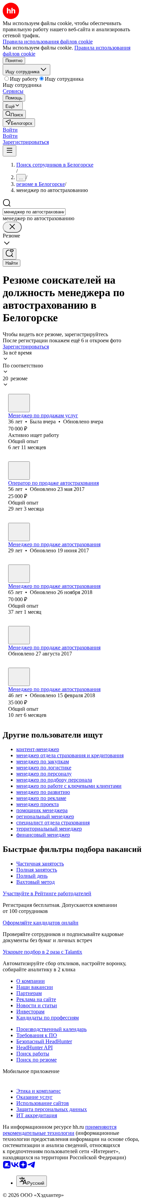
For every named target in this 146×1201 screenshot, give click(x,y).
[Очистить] (12, 227)
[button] (10, 130)
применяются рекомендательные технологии (59, 1130)
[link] (14, 114)
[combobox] (34, 211)
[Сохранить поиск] (9, 254)
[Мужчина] (19, 470)
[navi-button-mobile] (9, 150)
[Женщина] (19, 403)
